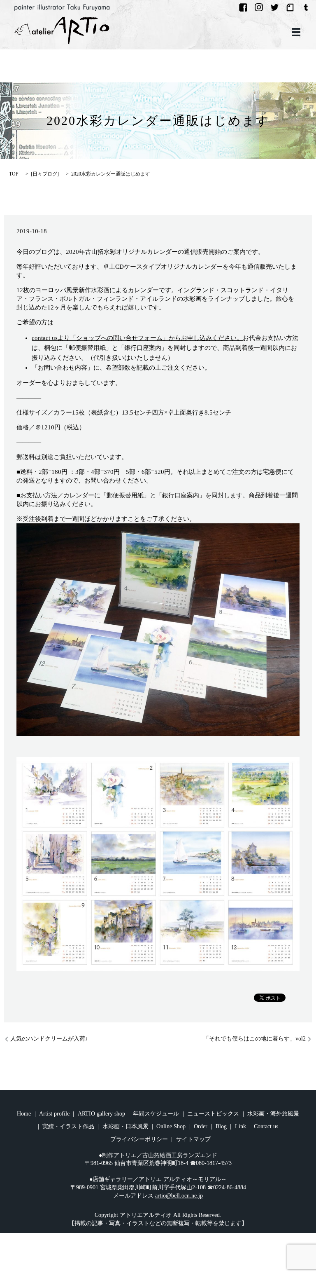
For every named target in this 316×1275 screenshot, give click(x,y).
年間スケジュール (156, 1114)
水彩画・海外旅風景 (273, 1114)
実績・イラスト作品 (68, 1126)
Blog (221, 1126)
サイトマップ (193, 1139)
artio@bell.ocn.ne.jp (179, 1196)
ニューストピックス (213, 1114)
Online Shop (171, 1126)
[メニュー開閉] (296, 32)
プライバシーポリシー (139, 1139)
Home (24, 1114)
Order (200, 1126)
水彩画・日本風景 (125, 1126)
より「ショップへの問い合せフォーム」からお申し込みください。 (137, 338)
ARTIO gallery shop (101, 1114)
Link (240, 1126)
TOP (14, 174)
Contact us (266, 1126)
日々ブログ (45, 174)
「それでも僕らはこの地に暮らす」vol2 (254, 1039)
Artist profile (54, 1114)
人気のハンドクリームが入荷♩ (50, 1039)
